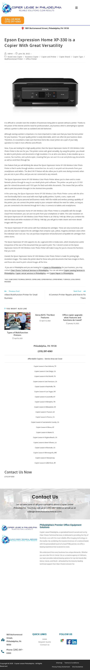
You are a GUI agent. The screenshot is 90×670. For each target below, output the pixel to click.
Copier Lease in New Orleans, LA (45, 442)
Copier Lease (36, 279)
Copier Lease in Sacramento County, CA (45, 422)
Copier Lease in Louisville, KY (45, 397)
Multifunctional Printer (13, 59)
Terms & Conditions (71, 663)
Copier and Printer (48, 57)
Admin (10, 54)
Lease (44, 639)
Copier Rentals (46, 279)
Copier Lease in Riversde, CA (45, 448)
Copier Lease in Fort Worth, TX (45, 376)
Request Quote (44, 642)
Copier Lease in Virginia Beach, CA (45, 437)
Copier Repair (57, 279)
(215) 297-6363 (9, 477)
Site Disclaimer (77, 667)
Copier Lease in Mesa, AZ (45, 427)
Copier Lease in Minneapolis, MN (45, 453)
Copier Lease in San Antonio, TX (45, 366)
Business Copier (31, 57)
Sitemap (59, 663)
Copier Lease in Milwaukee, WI (45, 407)
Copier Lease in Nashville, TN (45, 386)
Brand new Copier (15, 57)
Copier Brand (64, 57)
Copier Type (78, 57)
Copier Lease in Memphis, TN (45, 402)
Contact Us (44, 645)
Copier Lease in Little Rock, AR (45, 463)
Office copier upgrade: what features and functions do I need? (72, 318)
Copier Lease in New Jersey (45, 458)
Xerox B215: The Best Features (45, 316)
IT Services (66, 279)
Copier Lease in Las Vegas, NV (45, 391)
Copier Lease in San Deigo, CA (45, 371)
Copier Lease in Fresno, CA (45, 417)
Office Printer (31, 59)
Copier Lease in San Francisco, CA (45, 381)
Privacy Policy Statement (61, 667)
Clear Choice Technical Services (20, 279)
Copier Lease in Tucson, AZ (45, 412)
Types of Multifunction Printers (17, 333)
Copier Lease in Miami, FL (45, 432)
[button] (77, 7)
